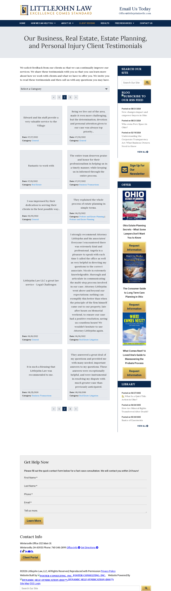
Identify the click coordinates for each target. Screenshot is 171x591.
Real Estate (37, 184)
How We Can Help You (42, 23)
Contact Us (146, 23)
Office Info (72, 547)
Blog (126, 92)
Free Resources (123, 23)
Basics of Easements (132, 420)
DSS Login (35, 583)
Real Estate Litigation (88, 339)
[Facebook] (21, 551)
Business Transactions (89, 184)
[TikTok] (23, 551)
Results (105, 23)
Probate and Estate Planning (91, 216)
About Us (66, 23)
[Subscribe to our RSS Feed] (134, 100)
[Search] (147, 82)
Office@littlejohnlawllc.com (135, 13)
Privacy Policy (108, 571)
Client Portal (30, 557)
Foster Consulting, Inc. (89, 575)
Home (22, 23)
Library (128, 384)
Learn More (34, 520)
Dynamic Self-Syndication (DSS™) (91, 579)
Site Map (24, 583)
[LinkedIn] (26, 551)
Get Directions (88, 547)
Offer (126, 185)
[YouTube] (29, 551)
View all (141, 152)
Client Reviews (87, 23)
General (35, 140)
